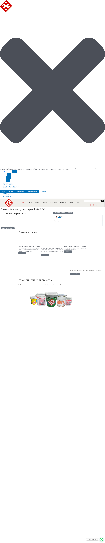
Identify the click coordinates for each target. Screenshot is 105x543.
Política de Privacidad (7, 194)
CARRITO (78, 202)
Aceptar (3, 191)
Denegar (11, 191)
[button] (52, 90)
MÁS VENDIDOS (63, 202)
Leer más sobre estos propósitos (10, 187)
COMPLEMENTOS (53, 202)
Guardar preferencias (32, 191)
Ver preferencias (20, 191)
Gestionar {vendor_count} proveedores (11, 186)
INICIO (23, 202)
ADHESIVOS (45, 202)
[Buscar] (102, 201)
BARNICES (37, 202)
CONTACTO (71, 202)
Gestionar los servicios (8, 184)
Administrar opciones (7, 183)
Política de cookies (7, 193)
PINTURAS (30, 202)
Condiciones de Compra (8, 196)
